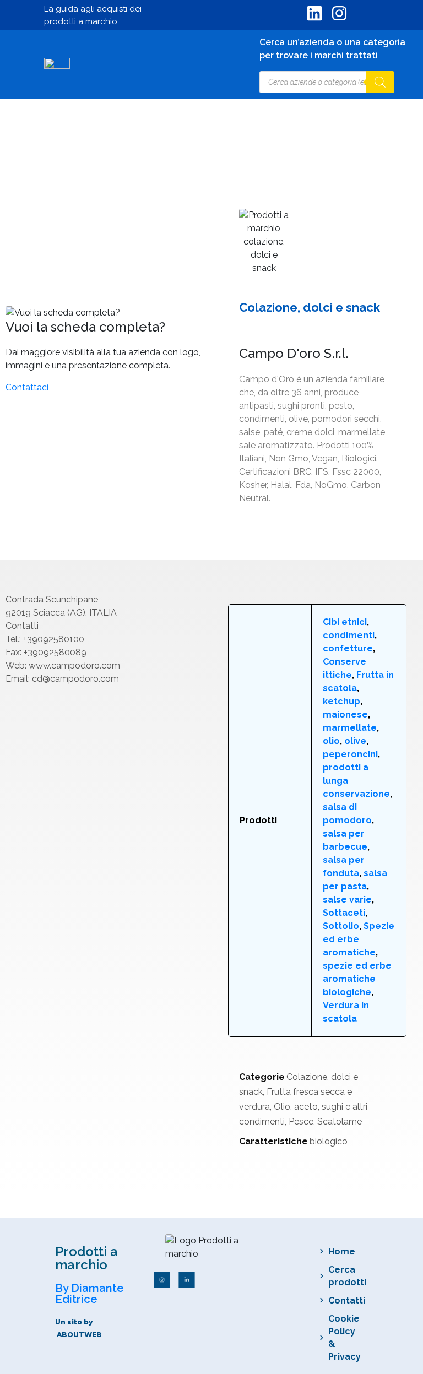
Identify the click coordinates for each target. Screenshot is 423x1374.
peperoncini (350, 754)
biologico (329, 1141)
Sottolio (341, 926)
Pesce (301, 1121)
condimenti (349, 635)
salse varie (347, 899)
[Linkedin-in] (186, 1280)
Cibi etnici (345, 622)
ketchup (341, 701)
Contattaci (27, 387)
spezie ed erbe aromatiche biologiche (357, 978)
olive (355, 741)
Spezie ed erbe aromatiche (358, 939)
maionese (345, 714)
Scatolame (339, 1121)
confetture (348, 648)
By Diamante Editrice (89, 1293)
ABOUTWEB (79, 1334)
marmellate (350, 728)
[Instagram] (162, 1280)
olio (331, 741)
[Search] (380, 82)
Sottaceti (344, 913)
